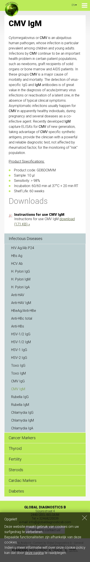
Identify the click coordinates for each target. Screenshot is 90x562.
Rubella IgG (20, 397)
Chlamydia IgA (22, 428)
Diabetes (16, 491)
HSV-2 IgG (19, 358)
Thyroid (15, 448)
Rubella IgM (20, 405)
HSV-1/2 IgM (21, 342)
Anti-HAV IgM (21, 303)
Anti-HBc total (21, 318)
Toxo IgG (18, 365)
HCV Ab (17, 264)
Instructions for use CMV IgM (39, 214)
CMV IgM (18, 389)
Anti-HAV (17, 295)
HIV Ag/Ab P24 (22, 248)
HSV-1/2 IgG (20, 334)
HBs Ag (16, 256)
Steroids (16, 469)
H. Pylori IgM (20, 279)
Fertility (15, 459)
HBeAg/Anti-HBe (23, 311)
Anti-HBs (17, 326)
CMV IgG (18, 381)
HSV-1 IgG (19, 350)
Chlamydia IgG (22, 412)
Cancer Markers (22, 437)
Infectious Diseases (25, 238)
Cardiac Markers (22, 480)
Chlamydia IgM (22, 420)
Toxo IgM (18, 373)
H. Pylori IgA (20, 287)
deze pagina (34, 553)
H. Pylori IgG (20, 271)
